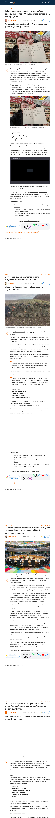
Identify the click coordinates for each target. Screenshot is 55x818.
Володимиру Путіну (35, 75)
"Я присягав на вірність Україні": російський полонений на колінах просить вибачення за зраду (21, 393)
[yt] (43, 225)
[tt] (24, 227)
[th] (36, 225)
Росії (27, 761)
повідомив (15, 85)
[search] (49, 2)
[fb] (46, 225)
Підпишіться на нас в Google (46, 20)
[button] (6, 2)
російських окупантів (19, 332)
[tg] (39, 225)
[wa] (33, 225)
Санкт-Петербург (10, 232)
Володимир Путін (20, 232)
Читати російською (45, 8)
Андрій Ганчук (12, 20)
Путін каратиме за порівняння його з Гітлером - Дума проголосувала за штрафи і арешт (21, 136)
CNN (11, 775)
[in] (30, 227)
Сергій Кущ (11, 283)
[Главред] (12, 3)
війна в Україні (9, 483)
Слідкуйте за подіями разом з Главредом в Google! (13, 226)
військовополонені (20, 483)
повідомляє (35, 337)
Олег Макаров (12, 536)
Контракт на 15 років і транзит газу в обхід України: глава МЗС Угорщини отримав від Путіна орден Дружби (21, 791)
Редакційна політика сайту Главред (30, 221)
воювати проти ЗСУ (28, 413)
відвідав (12, 644)
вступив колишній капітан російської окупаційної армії (25, 405)
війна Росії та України (32, 232)
